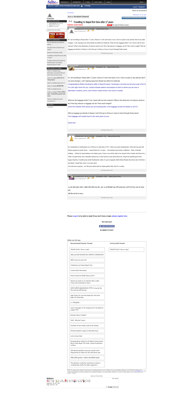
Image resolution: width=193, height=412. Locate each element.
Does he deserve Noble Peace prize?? (83, 276)
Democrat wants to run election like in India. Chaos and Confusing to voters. (85, 282)
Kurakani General (81, 17)
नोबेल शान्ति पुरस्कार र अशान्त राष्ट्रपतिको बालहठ (85, 358)
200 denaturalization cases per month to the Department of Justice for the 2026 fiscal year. (86, 351)
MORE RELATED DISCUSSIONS (53, 30)
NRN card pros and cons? (79, 260)
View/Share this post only (107, 53)
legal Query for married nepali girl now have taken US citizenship (85, 296)
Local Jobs (98, 2)
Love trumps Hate (76, 336)
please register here (119, 216)
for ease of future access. (118, 25)
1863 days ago (53, 26)
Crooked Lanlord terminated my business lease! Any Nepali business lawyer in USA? (56, 62)
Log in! (75, 216)
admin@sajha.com (139, 371)
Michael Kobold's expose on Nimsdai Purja (84, 331)
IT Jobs (87, 2)
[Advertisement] (155, 32)
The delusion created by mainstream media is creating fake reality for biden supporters (85, 364)
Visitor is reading (56, 73)
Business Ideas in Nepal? (78, 315)
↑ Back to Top (183, 408)
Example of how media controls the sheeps (85, 325)
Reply (98, 29)
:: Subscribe (50, 107)
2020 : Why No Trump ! (78, 320)
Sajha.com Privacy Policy (97, 376)
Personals (64, 2)
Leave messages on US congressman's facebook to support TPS (87, 309)
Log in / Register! (139, 7)
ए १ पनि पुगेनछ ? (75, 303)
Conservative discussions (79, 270)
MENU (141, 2)
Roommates (77, 2)
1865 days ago (56, 23)
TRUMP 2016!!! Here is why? (80, 249)
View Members (70, 12)
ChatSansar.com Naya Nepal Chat (81, 265)
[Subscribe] (104, 29)
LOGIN (108, 2)
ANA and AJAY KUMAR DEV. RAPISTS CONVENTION (87, 255)
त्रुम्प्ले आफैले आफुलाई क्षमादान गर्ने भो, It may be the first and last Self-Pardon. (86, 289)
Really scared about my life (54, 52)
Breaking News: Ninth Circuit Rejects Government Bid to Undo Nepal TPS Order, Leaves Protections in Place (87, 343)
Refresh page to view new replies (139, 14)
